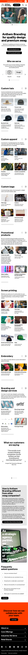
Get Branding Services (14, 49)
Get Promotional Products (14, 53)
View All (5, 598)
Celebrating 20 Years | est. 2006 (14, 1)
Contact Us (16, 5)
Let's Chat (14, 619)
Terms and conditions (12, 653)
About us (4, 628)
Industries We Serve (9, 636)
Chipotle (9, 76)
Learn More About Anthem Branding (12, 522)
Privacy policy (4, 653)
